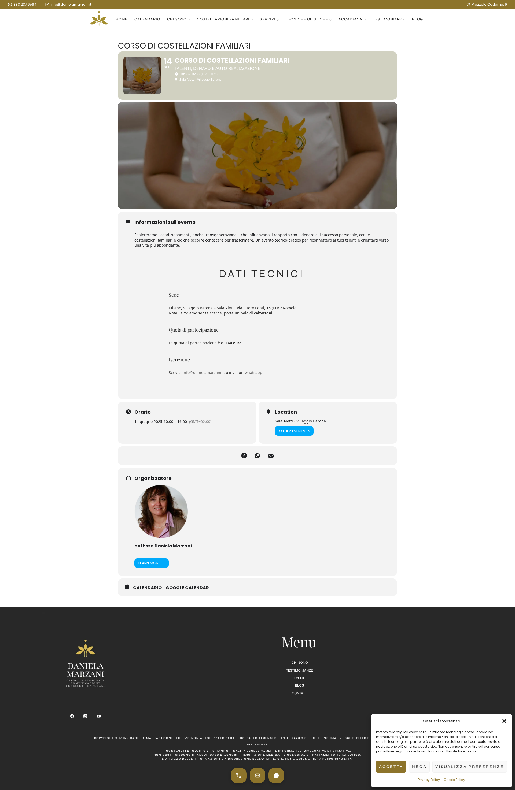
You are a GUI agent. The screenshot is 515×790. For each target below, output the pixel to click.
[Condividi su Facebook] (244, 455)
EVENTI (300, 678)
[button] (504, 721)
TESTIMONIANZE (299, 670)
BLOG (299, 685)
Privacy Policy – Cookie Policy (441, 779)
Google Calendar (187, 588)
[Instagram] (86, 716)
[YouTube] (99, 716)
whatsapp (253, 372)
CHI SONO (300, 663)
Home (121, 19)
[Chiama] (239, 775)
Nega (419, 766)
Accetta (391, 766)
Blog (417, 19)
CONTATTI (300, 693)
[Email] (257, 775)
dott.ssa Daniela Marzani (163, 546)
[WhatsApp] (276, 775)
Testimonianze (389, 19)
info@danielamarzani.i (203, 372)
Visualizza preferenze (469, 766)
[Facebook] (72, 716)
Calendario (147, 19)
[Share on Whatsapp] (257, 455)
